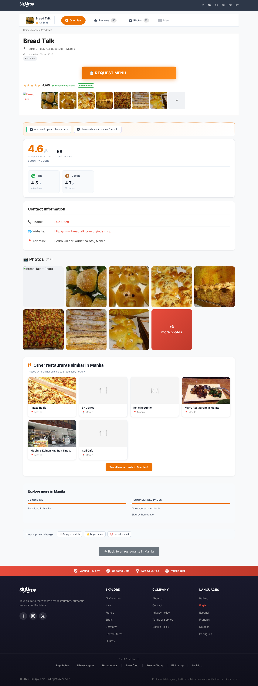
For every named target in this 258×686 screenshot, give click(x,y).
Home (26, 30)
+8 (176, 100)
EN (209, 5)
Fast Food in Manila (39, 508)
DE (230, 5)
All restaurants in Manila (146, 508)
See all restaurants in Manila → (129, 467)
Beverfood (132, 665)
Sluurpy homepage (143, 514)
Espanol (204, 612)
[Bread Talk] (31, 100)
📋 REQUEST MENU (107, 73)
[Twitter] (43, 616)
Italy (108, 605)
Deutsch (204, 626)
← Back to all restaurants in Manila (129, 551)
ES (216, 5)
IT (203, 5)
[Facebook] (23, 616)
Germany (111, 626)
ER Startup (177, 665)
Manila (35, 30)
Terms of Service (162, 619)
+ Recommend (86, 85)
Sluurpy (110, 641)
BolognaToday (155, 665)
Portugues (205, 634)
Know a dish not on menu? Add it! (99, 129)
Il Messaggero (85, 665)
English (203, 605)
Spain (109, 619)
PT (237, 5)
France (110, 612)
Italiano (203, 598)
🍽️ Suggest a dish (69, 534)
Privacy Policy (161, 612)
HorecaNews (109, 665)
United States (114, 634)
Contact (157, 605)
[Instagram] (33, 616)
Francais (204, 619)
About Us (158, 598)
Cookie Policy (160, 626)
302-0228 (61, 222)
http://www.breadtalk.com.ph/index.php (82, 231)
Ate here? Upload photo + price (51, 129)
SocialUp (197, 665)
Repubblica (62, 665)
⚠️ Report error (95, 534)
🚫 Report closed (119, 534)
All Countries (113, 598)
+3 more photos (171, 329)
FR (223, 5)
